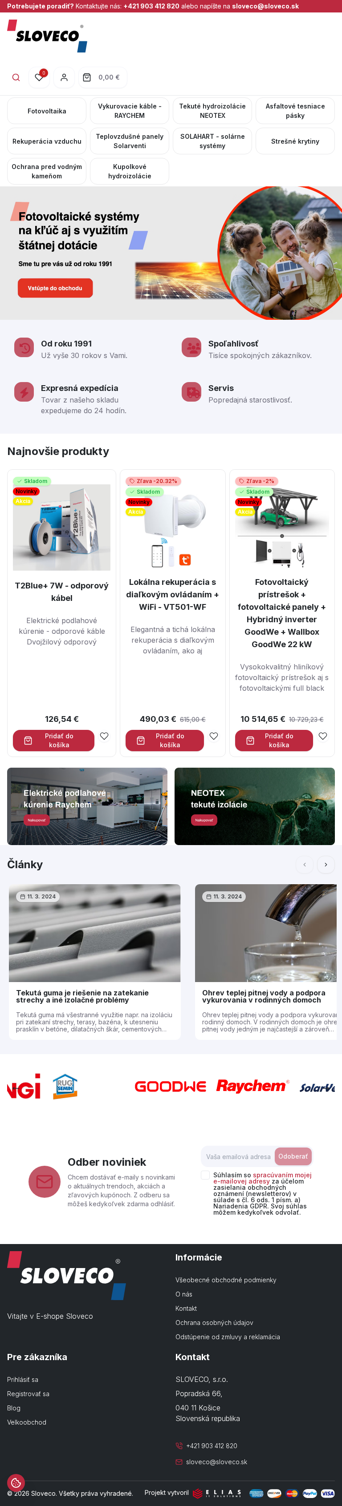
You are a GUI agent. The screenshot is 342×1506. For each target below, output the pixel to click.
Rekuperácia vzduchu (46, 141)
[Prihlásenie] (64, 77)
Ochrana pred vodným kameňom (47, 171)
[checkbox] (205, 1175)
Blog (13, 1408)
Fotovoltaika (47, 111)
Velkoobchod (26, 1422)
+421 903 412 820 (151, 6)
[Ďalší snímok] (326, 865)
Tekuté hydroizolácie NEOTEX (212, 110)
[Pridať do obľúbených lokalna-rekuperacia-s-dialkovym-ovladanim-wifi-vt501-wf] (214, 736)
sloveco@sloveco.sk (265, 6)
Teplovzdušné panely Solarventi (129, 141)
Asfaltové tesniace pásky (295, 110)
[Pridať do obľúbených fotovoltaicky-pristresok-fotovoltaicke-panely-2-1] (323, 736)
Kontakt (186, 1308)
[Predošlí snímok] (16, 1088)
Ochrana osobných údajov (214, 1322)
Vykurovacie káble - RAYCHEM (130, 110)
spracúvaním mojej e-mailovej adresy (262, 1178)
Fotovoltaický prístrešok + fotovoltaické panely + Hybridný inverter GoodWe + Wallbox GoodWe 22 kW (282, 613)
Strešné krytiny (295, 141)
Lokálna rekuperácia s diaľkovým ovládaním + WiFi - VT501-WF (172, 594)
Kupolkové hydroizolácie (129, 171)
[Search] (16, 77)
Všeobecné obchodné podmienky (226, 1280)
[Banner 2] (255, 806)
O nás (183, 1294)
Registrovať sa (28, 1393)
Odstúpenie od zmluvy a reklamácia (227, 1337)
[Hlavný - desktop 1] (171, 253)
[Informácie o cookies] (16, 1483)
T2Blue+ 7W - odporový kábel (62, 592)
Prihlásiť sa (22, 1379)
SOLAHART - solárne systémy (212, 141)
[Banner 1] (87, 806)
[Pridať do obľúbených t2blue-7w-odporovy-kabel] (104, 736)
